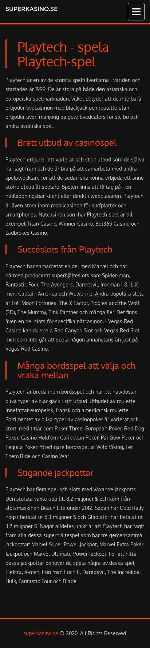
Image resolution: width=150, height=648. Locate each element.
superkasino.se (31, 8)
